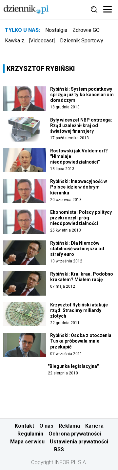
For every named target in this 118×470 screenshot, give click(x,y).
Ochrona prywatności (75, 434)
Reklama (69, 426)
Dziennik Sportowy (81, 40)
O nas (46, 426)
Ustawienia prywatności (79, 441)
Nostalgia (56, 30)
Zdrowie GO (86, 30)
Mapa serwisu (27, 441)
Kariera (94, 426)
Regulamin (30, 434)
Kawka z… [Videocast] (30, 40)
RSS (59, 449)
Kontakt (24, 426)
